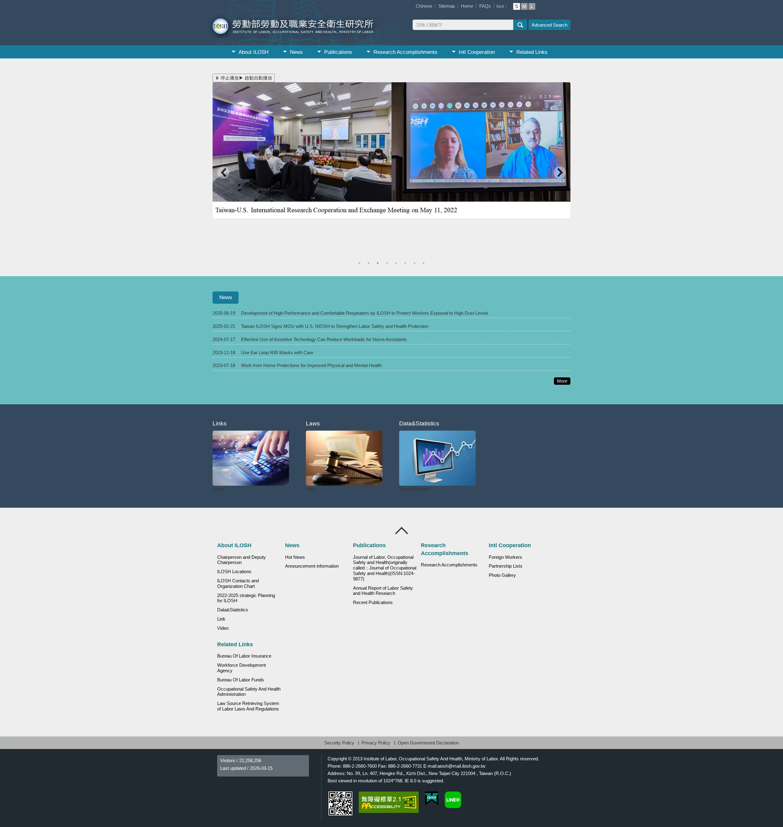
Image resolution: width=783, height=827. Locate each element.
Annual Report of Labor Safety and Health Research (383, 591)
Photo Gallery (502, 575)
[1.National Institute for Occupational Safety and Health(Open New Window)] (391, 150)
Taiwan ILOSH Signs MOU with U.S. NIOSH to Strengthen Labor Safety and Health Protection (334, 326)
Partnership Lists (505, 566)
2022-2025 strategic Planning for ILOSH (246, 598)
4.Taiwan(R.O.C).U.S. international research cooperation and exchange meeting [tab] (387, 262)
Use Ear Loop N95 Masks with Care (277, 352)
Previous (223, 173)
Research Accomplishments (405, 52)
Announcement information (312, 566)
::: (414, 3)
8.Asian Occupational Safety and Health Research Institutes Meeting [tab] (424, 262)
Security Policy (339, 742)
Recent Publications (373, 602)
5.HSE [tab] (397, 262)
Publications (338, 52)
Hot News (295, 557)
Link (221, 619)
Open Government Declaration (428, 742)
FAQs (485, 6)
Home (467, 6)
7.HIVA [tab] (415, 262)
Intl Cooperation (477, 52)
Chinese (424, 6)
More (563, 381)
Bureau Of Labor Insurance (244, 656)
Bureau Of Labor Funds (240, 679)
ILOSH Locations (234, 571)
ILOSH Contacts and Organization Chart (238, 583)
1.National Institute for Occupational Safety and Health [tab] (378, 262)
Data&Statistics (414, 488)
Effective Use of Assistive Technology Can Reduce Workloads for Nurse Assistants (324, 339)
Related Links (531, 52)
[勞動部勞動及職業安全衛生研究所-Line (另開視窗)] (453, 800)
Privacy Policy (376, 742)
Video (222, 628)
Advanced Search (549, 25)
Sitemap (446, 6)
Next (560, 173)
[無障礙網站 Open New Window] (389, 802)
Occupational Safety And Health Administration (248, 692)
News (296, 52)
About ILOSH (254, 52)
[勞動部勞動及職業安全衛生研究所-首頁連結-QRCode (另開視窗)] (340, 803)
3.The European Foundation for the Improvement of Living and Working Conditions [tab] (369, 262)
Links (218, 488)
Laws (311, 488)
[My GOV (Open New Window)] (431, 798)
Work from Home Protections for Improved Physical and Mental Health (311, 365)
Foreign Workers (505, 557)
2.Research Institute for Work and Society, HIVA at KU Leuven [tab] (360, 262)
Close (402, 530)
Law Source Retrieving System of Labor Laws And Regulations (248, 706)
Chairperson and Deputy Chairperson (241, 560)
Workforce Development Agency (241, 668)
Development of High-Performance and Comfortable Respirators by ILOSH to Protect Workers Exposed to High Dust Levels (364, 313)
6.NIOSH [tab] (406, 262)
